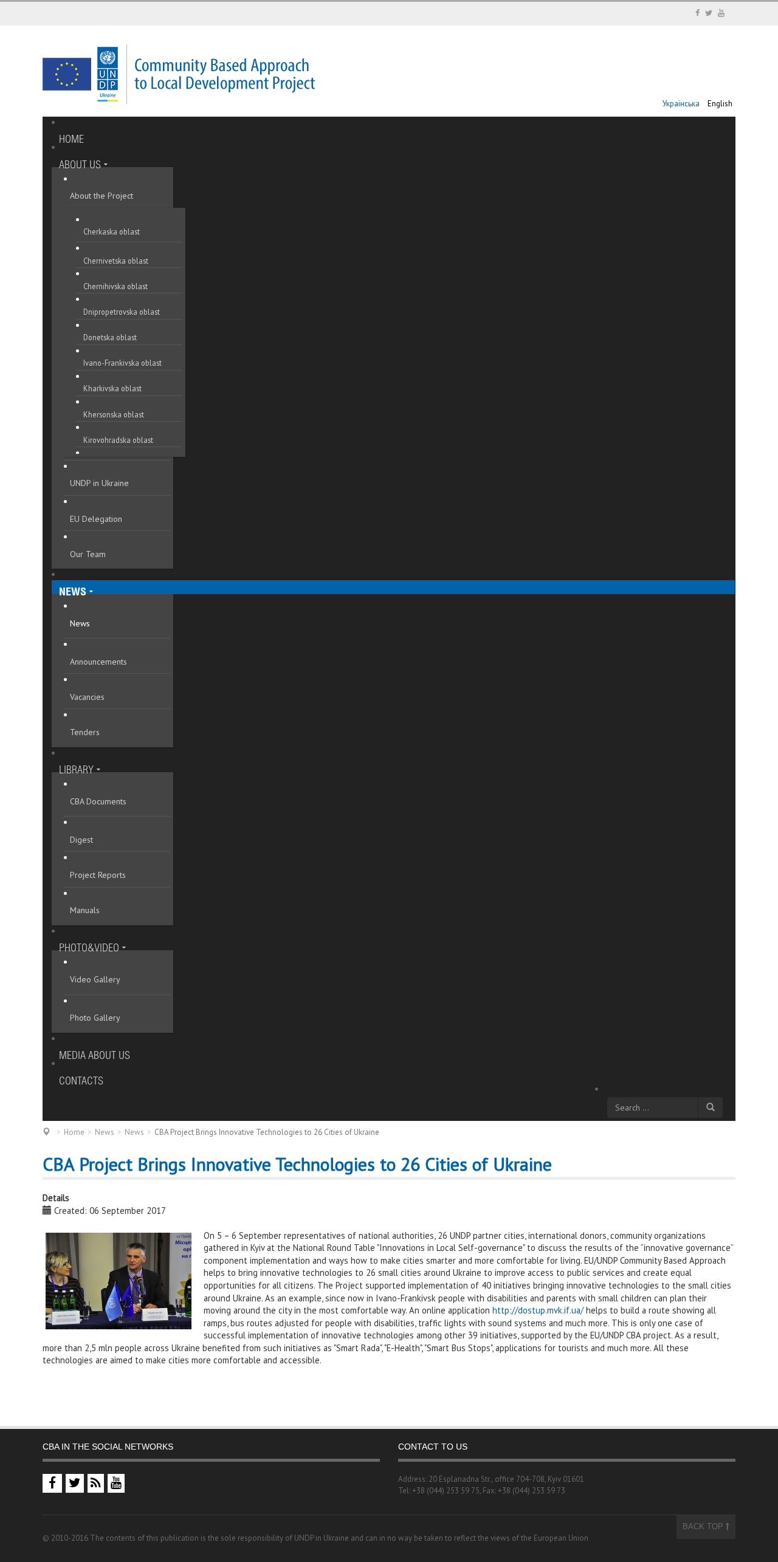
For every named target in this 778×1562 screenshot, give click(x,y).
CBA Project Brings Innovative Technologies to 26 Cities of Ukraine (297, 1164)
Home (74, 1132)
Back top (704, 1526)
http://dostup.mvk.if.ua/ (538, 1310)
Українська (682, 103)
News (104, 1132)
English (719, 103)
